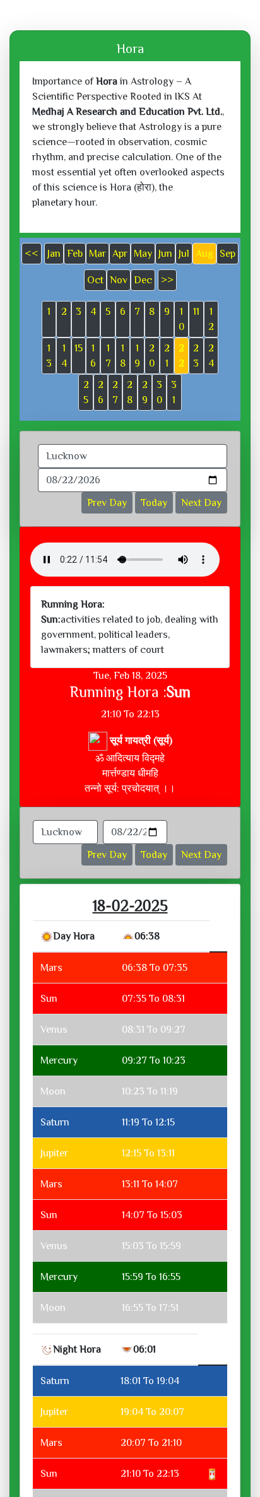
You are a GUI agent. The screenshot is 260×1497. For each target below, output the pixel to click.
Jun (165, 253)
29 (145, 392)
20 (152, 356)
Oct (95, 280)
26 (100, 392)
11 (196, 311)
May (143, 253)
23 (196, 356)
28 (130, 392)
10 (181, 319)
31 (174, 392)
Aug (204, 253)
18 (123, 356)
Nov (118, 280)
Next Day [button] (201, 502)
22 (181, 356)
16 (93, 356)
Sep (227, 253)
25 (86, 392)
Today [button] (154, 502)
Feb (75, 253)
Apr (119, 253)
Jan (54, 253)
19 (137, 356)
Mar (97, 253)
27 (115, 392)
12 (211, 319)
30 (159, 392)
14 (64, 356)
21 (167, 356)
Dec (143, 280)
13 (49, 356)
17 (108, 356)
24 (211, 356)
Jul (184, 253)
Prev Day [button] (107, 502)
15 (78, 348)
